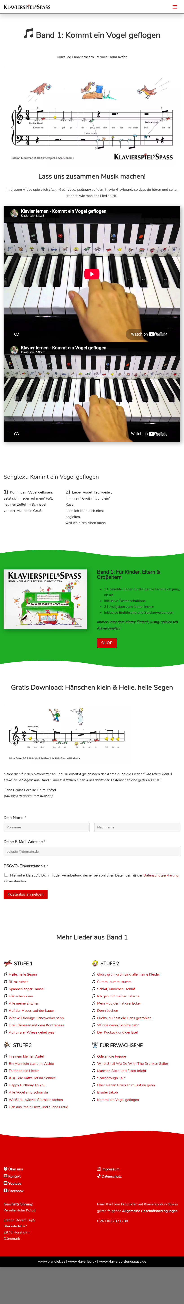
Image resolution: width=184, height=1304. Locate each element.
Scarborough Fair (111, 1078)
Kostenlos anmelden (26, 894)
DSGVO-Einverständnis (26, 866)
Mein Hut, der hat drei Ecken (119, 1003)
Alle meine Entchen (24, 1003)
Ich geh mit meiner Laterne (118, 996)
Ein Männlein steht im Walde (31, 1063)
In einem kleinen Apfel (26, 1056)
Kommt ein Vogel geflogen (118, 1099)
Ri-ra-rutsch (18, 981)
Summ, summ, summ (114, 981)
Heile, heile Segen (23, 974)
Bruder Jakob (107, 1092)
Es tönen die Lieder (24, 1070)
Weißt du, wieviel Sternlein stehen (36, 1099)
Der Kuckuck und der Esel (117, 1032)
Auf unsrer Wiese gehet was (31, 1032)
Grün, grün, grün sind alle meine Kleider (128, 974)
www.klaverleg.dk (82, 1261)
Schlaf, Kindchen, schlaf (116, 989)
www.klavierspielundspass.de (122, 1261)
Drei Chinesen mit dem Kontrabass (36, 1025)
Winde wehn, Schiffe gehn (118, 1025)
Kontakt (13, 1176)
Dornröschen (107, 1010)
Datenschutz (111, 1176)
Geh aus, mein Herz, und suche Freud (38, 1107)
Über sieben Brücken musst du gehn (126, 1085)
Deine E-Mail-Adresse (25, 841)
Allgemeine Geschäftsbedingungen (149, 1211)
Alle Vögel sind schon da (28, 1092)
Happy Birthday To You (27, 1085)
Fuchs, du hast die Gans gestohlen (124, 1018)
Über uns (15, 1169)
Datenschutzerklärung (160, 875)
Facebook (15, 1191)
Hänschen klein (21, 996)
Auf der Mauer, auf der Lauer (31, 1010)
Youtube (14, 1183)
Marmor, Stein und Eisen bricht (121, 1070)
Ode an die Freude (111, 1056)
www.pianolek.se (51, 1261)
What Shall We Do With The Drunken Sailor (132, 1063)
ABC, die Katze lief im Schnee (32, 1078)
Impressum (110, 1169)
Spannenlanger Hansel (26, 989)
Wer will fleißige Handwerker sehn (36, 1018)
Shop (107, 643)
